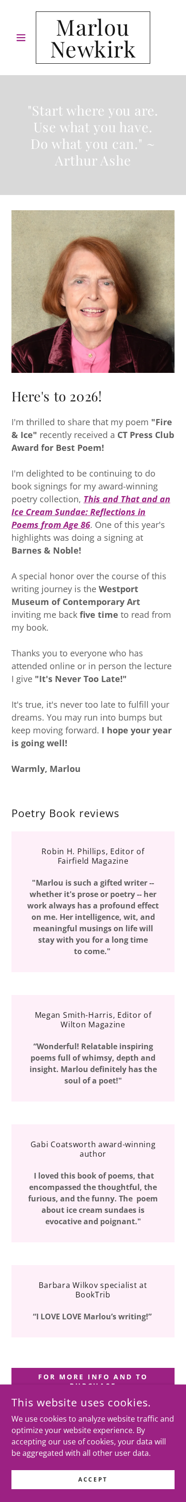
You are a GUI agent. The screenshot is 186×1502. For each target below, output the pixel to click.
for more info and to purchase (93, 1381)
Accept (92, 1479)
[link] (93, 37)
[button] (23, 37)
